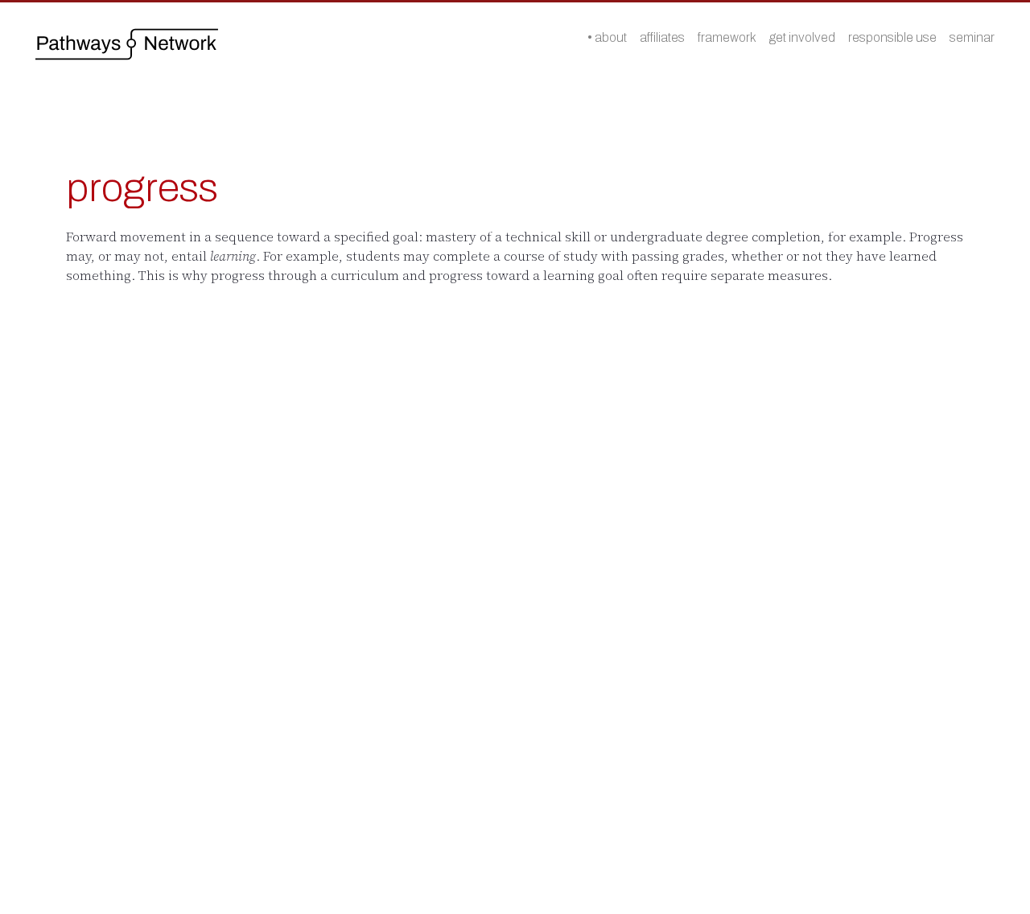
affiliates (662, 37)
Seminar (972, 37)
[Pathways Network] (126, 44)
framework (727, 37)
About (611, 37)
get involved (802, 37)
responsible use (892, 37)
